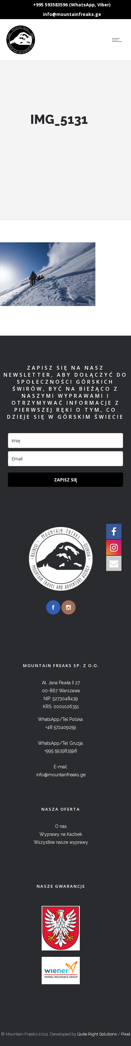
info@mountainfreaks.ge (72, 14)
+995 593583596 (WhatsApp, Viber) (72, 5)
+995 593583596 (61, 750)
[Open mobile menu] (118, 39)
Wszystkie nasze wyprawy (61, 842)
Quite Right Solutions (97, 1034)
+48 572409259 (60, 727)
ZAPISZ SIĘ (65, 480)
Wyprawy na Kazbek (60, 834)
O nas (61, 826)
